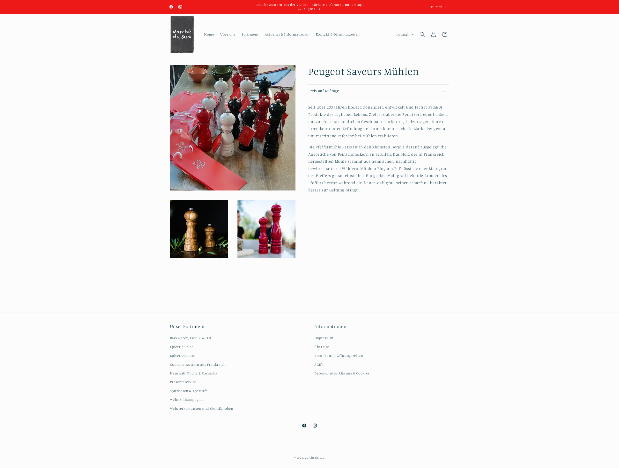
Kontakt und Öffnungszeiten (338, 355)
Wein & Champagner (187, 399)
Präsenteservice (183, 382)
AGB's (318, 364)
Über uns (322, 347)
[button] (422, 34)
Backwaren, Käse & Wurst (191, 338)
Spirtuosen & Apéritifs (188, 391)
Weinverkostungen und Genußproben (201, 408)
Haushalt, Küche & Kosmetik (194, 373)
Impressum (323, 338)
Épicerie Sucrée (183, 355)
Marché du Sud (314, 457)
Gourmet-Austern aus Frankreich (198, 364)
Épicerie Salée (181, 347)
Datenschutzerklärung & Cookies (341, 373)
